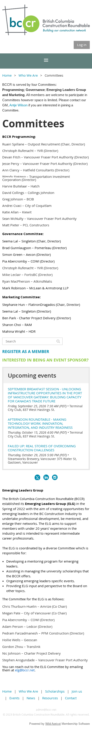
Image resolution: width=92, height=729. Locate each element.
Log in (81, 44)
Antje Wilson (18, 105)
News (31, 698)
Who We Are (28, 75)
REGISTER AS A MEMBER (25, 351)
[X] (37, 477)
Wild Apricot (53, 723)
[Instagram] (55, 477)
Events (14, 698)
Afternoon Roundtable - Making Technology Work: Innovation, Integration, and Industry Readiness (40, 423)
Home (7, 75)
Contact (71, 698)
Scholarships (55, 691)
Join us (77, 691)
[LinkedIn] (46, 477)
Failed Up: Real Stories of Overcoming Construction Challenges (42, 448)
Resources (50, 698)
